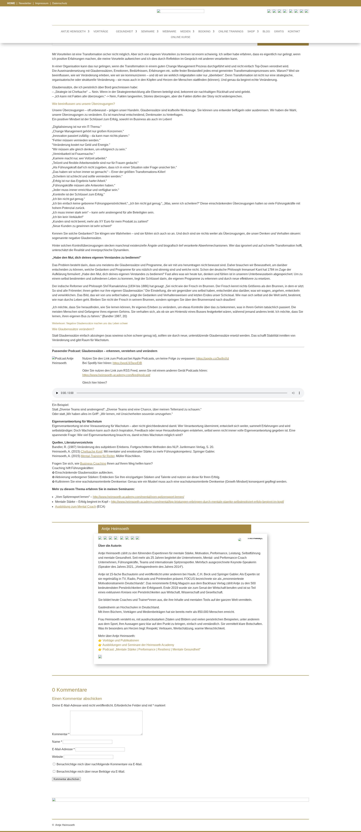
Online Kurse (180, 37)
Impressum (42, 3)
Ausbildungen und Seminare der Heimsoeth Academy (138, 645)
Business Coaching (93, 463)
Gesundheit (124, 31)
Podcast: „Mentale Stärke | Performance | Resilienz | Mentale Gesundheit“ (151, 649)
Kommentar (60, 734)
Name (57, 741)
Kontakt (294, 31)
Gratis (279, 31)
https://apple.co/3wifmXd (212, 358)
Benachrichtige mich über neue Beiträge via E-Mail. (91, 771)
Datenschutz (59, 3)
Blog (266, 31)
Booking (204, 31)
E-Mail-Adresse (63, 749)
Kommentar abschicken (66, 779)
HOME (11, 3)
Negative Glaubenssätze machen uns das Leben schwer (97, 323)
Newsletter (25, 3)
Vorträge (100, 31)
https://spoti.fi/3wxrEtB (127, 363)
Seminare (148, 31)
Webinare (169, 31)
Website (57, 756)
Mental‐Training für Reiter (98, 456)
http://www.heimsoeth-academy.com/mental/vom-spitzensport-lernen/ (138, 496)
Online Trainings (230, 31)
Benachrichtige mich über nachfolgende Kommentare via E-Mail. (99, 764)
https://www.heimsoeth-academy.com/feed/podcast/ (116, 375)
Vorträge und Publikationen (121, 640)
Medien (185, 31)
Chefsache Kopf (91, 451)
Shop (251, 31)
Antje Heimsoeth (73, 31)
